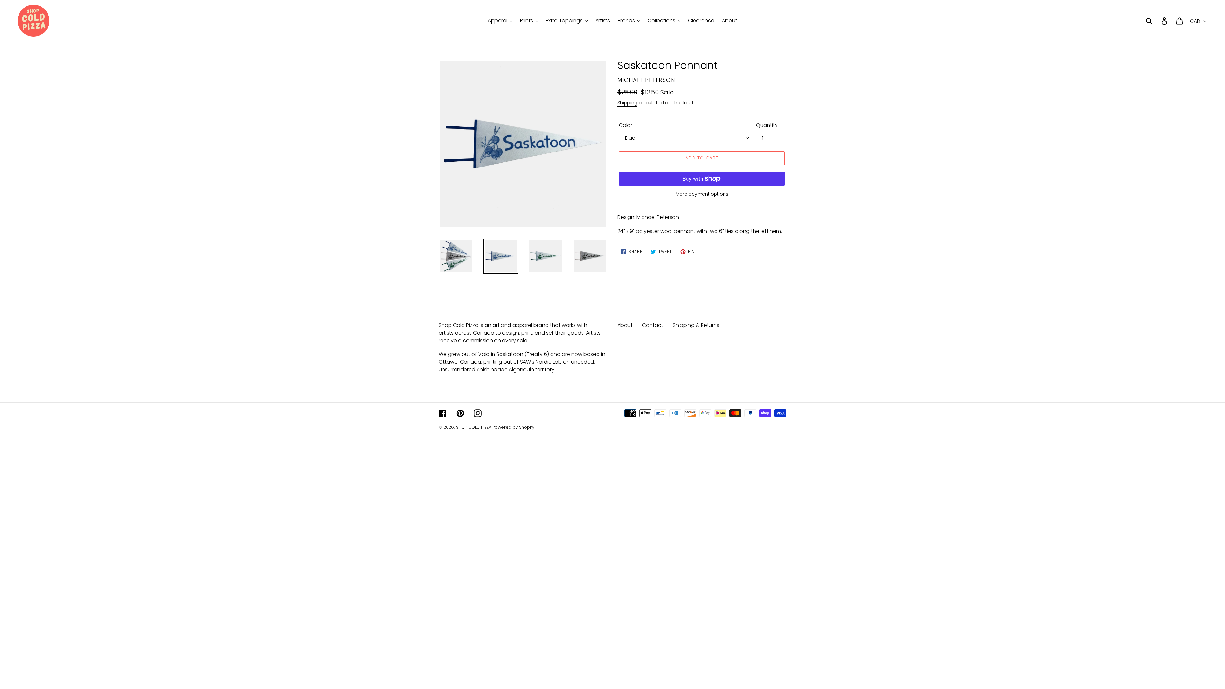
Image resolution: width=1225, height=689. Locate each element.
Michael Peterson (657, 217)
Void (484, 354)
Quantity (767, 125)
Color (625, 125)
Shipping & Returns (696, 325)
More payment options (702, 194)
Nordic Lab (549, 362)
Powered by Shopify (513, 427)
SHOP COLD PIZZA (473, 427)
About (625, 325)
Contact (652, 325)
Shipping (627, 102)
